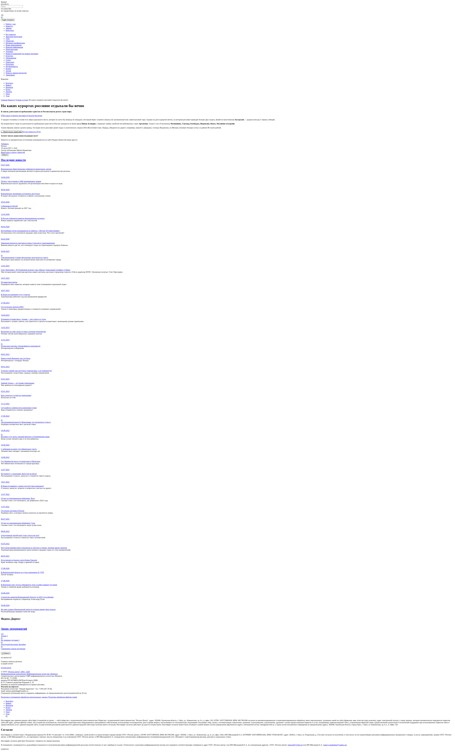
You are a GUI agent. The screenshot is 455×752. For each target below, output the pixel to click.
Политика (10, 64)
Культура (9, 56)
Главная (4, 100)
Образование (11, 58)
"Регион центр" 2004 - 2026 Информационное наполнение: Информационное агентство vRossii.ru (29, 673)
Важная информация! (14, 47)
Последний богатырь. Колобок (13, 643)
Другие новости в (29, 132)
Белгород (9, 83)
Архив (8, 71)
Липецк (9, 92)
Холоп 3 (4, 635)
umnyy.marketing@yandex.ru (335, 745)
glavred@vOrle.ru (295, 745)
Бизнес (8, 69)
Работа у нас (11, 24)
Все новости (11, 34)
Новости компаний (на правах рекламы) (22, 54)
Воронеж (9, 87)
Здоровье (9, 52)
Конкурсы (10, 30)
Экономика (10, 75)
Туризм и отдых (21, 100)
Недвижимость (12, 66)
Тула (7, 96)
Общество (10, 41)
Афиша (8, 28)
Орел (8, 94)
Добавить (5, 144)
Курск (8, 90)
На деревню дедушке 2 (10, 639)
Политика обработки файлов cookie (62, 697)
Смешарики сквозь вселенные (13, 648)
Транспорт (10, 62)
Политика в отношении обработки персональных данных (24, 697)
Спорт (8, 60)
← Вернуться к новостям (11, 132)
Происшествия (12, 49)
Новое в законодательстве (16, 73)
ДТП (8, 39)
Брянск (8, 85)
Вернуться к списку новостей (13, 152)
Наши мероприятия (13, 45)
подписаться (6, 668)
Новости (9, 26)
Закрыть (5, 155)
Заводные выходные (14, 37)
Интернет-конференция (15, 43)
